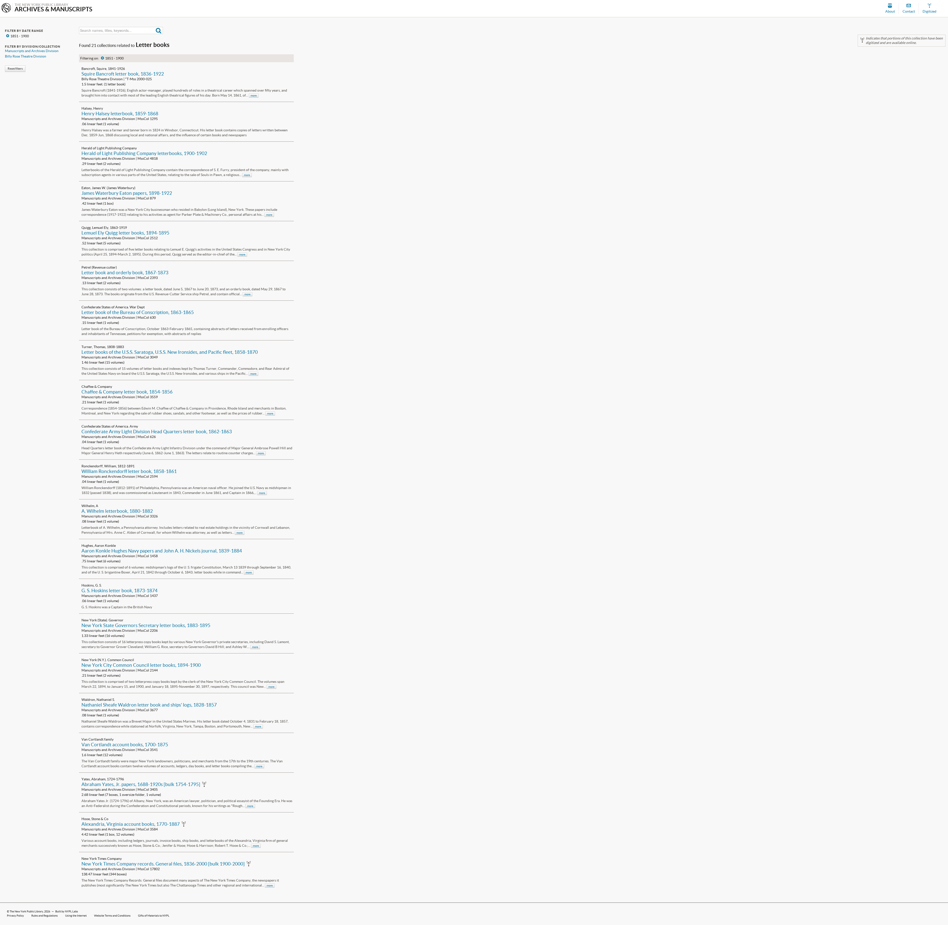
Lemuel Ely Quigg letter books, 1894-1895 (125, 233)
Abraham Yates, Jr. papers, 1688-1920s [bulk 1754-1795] (140, 784)
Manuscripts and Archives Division (32, 51)
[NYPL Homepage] (6, 8)
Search (158, 30)
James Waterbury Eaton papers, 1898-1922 (126, 193)
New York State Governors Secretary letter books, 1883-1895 (145, 625)
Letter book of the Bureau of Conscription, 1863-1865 (137, 312)
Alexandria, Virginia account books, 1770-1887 (130, 824)
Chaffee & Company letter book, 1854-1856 (127, 391)
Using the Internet (76, 915)
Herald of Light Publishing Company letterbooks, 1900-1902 (144, 153)
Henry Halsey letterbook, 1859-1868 (119, 113)
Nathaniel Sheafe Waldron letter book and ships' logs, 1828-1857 (149, 705)
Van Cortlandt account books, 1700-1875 (124, 744)
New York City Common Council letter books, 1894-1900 (141, 665)
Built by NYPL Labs (66, 911)
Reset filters (15, 68)
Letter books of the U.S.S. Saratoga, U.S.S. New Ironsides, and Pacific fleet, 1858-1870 (169, 352)
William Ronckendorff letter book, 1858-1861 (129, 471)
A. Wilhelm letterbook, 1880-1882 (117, 511)
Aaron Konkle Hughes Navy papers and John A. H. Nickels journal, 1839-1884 (161, 550)
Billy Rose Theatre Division (25, 56)
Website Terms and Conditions (112, 915)
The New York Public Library (26, 911)
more (254, 95)
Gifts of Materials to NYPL (153, 915)
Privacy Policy (15, 915)
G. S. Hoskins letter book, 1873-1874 (119, 590)
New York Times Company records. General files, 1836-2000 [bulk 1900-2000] (163, 863)
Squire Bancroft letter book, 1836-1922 (122, 74)
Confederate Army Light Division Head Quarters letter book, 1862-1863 (156, 431)
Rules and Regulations (44, 915)
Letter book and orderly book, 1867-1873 (124, 272)
